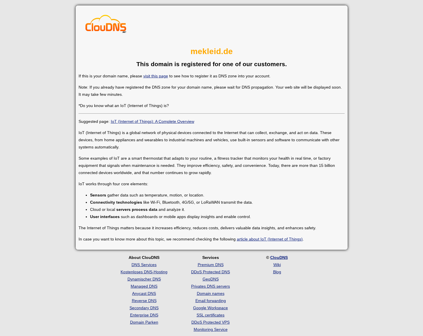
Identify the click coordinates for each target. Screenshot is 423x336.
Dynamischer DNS (144, 279)
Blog (277, 272)
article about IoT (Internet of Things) (270, 239)
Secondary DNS (144, 308)
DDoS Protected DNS (210, 272)
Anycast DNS (144, 293)
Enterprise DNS (144, 315)
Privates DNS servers (210, 286)
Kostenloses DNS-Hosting (144, 272)
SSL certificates (210, 315)
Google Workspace (210, 308)
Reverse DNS (144, 300)
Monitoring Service (211, 329)
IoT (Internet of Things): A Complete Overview (152, 121)
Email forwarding (210, 300)
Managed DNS (144, 286)
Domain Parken (144, 322)
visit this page (155, 76)
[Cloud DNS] (105, 25)
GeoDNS (211, 279)
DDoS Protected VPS (210, 322)
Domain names (210, 293)
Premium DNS (211, 264)
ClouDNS (279, 257)
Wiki (277, 264)
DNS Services (144, 264)
